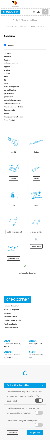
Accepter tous (35, 433)
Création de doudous (12, 103)
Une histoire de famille (12, 320)
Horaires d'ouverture (12, 306)
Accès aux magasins (11, 309)
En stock (11, 45)
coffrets (7, 73)
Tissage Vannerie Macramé (14, 117)
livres (6, 83)
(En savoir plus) (24, 413)
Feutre (6, 113)
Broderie (7, 56)
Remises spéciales (10, 324)
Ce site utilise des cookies (18, 385)
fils (5, 80)
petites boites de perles (12, 100)
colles (6, 76)
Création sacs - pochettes (13, 107)
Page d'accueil (11, 26)
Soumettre (12, 432)
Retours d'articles (10, 316)
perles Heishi (8, 97)
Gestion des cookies (11, 327)
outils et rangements (11, 86)
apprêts (7, 66)
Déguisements (9, 110)
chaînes (7, 70)
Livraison (7, 313)
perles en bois (9, 93)
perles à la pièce (10, 90)
